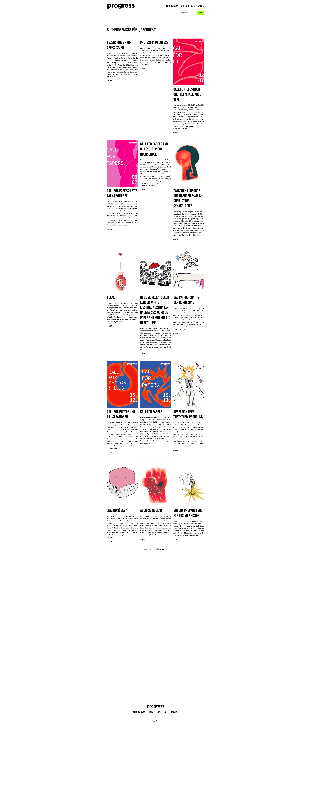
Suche (200, 13)
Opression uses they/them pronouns (188, 414)
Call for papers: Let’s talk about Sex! (122, 193)
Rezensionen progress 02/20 (119, 45)
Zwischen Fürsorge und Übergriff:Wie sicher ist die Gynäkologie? (188, 198)
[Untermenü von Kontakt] (203, 6)
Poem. (111, 297)
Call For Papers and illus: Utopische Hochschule (154, 149)
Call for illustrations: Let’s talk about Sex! (188, 94)
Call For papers (151, 411)
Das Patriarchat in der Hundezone (186, 300)
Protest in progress (154, 42)
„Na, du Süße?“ (117, 510)
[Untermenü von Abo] (194, 6)
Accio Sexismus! (151, 510)
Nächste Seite (162, 549)
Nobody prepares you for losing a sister (188, 513)
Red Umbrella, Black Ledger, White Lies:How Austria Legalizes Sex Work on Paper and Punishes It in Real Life (155, 310)
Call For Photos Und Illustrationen (121, 414)
